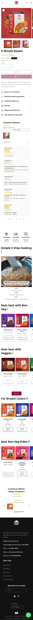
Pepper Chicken (8, 462)
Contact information (25, 618)
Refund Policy (6, 568)
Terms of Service (7, 576)
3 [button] (16, 219)
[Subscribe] (25, 590)
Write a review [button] (16, 129)
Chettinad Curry (8, 330)
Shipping (2, 60)
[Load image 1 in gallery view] (8, 44)
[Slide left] (2, 44)
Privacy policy (25, 616)
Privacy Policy (6, 572)
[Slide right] (31, 44)
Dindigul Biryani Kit (8, 420)
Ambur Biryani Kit (22, 420)
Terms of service (8, 618)
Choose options (8, 429)
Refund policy (18, 616)
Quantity (3, 63)
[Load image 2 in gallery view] (16, 44)
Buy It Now (10, 76)
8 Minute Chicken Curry (22, 330)
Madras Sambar (8, 374)
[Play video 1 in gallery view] (25, 44)
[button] (2, 2)
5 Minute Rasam (22, 374)
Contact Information (8, 579)
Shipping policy (16, 618)
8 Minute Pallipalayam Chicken (22, 464)
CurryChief (11, 616)
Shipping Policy (7, 565)
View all (16, 393)
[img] (16, 153)
